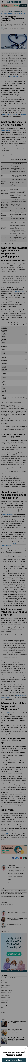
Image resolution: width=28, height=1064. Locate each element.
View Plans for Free (14, 1060)
